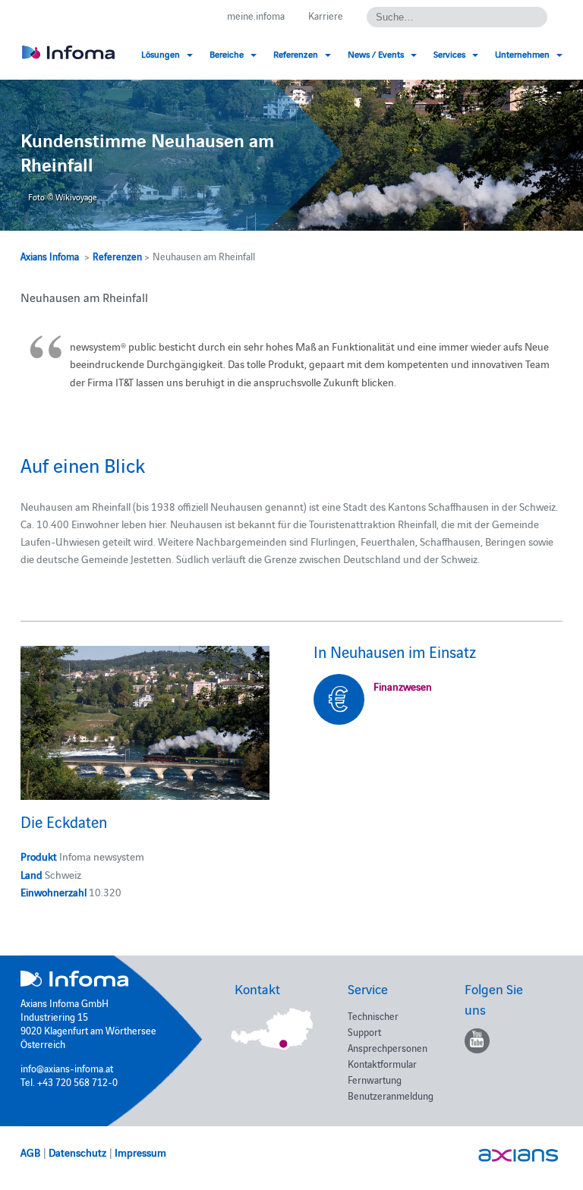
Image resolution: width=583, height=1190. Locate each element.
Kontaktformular (382, 1063)
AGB (30, 1152)
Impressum (140, 1152)
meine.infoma (256, 15)
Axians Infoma (49, 256)
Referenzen (117, 256)
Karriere (325, 15)
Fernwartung (375, 1079)
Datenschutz (77, 1152)
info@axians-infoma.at (66, 1068)
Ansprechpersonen (387, 1047)
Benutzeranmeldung (390, 1095)
